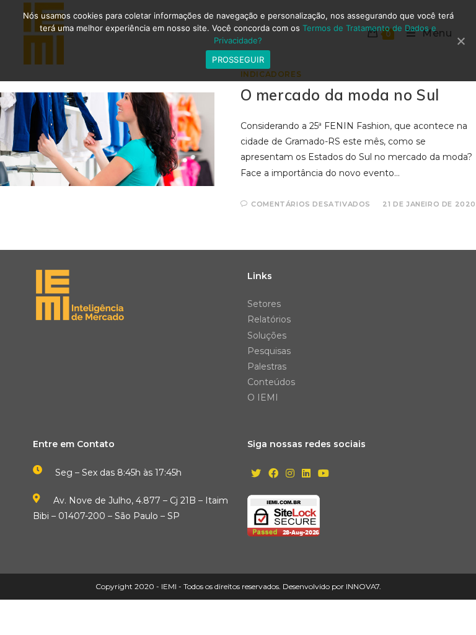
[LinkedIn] (306, 474)
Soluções (266, 335)
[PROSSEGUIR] (460, 41)
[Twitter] (256, 474)
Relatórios (269, 319)
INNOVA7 (362, 586)
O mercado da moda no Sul (339, 95)
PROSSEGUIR (238, 59)
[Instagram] (290, 474)
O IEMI (262, 397)
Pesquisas (269, 351)
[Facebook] (273, 474)
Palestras (266, 366)
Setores (264, 303)
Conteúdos (271, 382)
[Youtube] (323, 474)
